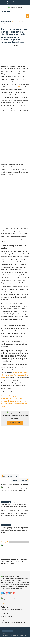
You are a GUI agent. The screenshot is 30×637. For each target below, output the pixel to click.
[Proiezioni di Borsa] (15, 7)
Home (2, 20)
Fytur (24, 635)
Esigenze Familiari (9, 20)
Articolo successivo (19, 480)
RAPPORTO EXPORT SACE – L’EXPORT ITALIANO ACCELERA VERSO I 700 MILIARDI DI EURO (14, 561)
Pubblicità (23, 1)
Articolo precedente (10, 476)
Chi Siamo (3, 1)
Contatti (9, 1)
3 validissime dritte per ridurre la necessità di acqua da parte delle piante (14, 374)
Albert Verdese (16, 21)
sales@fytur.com (6, 616)
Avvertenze (16, 1)
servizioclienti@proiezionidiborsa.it (13, 622)
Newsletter (4, 3)
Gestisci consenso (7, 631)
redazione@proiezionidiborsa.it (11, 609)
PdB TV (10, 3)
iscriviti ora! (15, 423)
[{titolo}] (2, 593)
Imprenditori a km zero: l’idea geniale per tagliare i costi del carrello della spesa (14, 506)
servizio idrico (20, 87)
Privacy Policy (17, 631)
